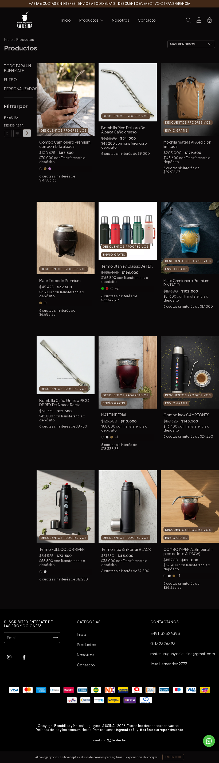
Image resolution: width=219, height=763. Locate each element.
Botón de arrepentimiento (161, 730)
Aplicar (27, 133)
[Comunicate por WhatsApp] (209, 741)
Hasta (17, 125)
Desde (7, 125)
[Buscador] (188, 20)
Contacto (147, 20)
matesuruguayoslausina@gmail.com (182, 653)
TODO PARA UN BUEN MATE (17, 68)
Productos (89, 20)
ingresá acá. (125, 730)
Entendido (173, 757)
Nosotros (120, 20)
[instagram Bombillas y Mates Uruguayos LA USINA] (9, 657)
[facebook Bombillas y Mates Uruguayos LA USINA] (24, 657)
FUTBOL (11, 79)
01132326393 (162, 643)
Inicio (66, 20)
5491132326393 (165, 633)
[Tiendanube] (109, 740)
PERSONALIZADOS (20, 88)
